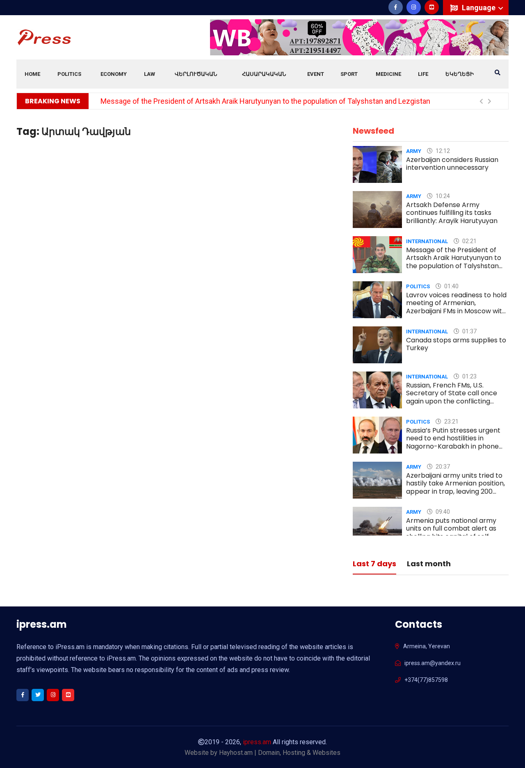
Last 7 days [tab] (374, 564)
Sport (349, 74)
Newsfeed (373, 131)
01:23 (469, 376)
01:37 (469, 331)
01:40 (451, 286)
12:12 (442, 151)
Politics (69, 74)
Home (32, 74)
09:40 (442, 511)
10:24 (442, 196)
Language (479, 7)
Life (423, 74)
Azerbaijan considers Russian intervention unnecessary (452, 163)
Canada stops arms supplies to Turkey (456, 344)
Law (149, 74)
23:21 (451, 421)
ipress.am (257, 742)
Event (315, 74)
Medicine (388, 74)
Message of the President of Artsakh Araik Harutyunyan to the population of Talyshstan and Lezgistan (265, 101)
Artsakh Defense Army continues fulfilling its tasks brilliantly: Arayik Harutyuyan (452, 212)
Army (413, 151)
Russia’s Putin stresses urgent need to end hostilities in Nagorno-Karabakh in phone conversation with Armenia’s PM (453, 446)
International (427, 241)
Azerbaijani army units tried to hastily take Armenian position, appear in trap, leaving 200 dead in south (455, 487)
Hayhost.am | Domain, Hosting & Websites (279, 753)
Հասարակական (264, 74)
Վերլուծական (196, 74)
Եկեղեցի (459, 74)
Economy (113, 74)
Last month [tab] (429, 564)
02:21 (469, 241)
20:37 (442, 466)
